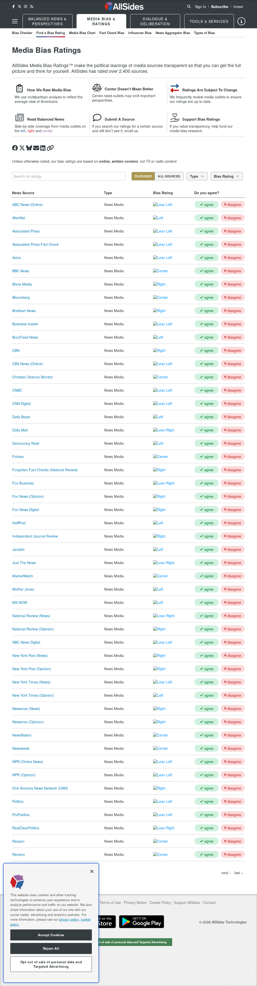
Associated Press (26, 230)
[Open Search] (189, 7)
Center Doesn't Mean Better (129, 89)
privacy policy (69, 919)
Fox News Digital (25, 509)
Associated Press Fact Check (35, 244)
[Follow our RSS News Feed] (32, 6)
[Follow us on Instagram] (26, 6)
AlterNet (18, 217)
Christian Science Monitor (32, 376)
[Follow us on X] (20, 6)
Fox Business (23, 482)
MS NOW (19, 602)
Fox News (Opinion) (28, 496)
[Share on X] (22, 148)
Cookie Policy (160, 902)
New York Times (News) (31, 681)
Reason (18, 841)
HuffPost (19, 522)
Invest (238, 6)
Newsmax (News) (26, 708)
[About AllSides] (241, 21)
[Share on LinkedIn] (42, 148)
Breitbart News (24, 310)
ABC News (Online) (27, 204)
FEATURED (143, 176)
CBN (16, 350)
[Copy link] (50, 148)
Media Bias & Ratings (101, 21)
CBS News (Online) (27, 363)
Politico (18, 801)
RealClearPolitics (25, 827)
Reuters (18, 854)
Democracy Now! (25, 443)
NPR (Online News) (27, 761)
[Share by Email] (36, 148)
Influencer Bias (140, 32)
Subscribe (219, 6)
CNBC (17, 390)
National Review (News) (31, 615)
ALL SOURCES (169, 176)
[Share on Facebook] (15, 148)
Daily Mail (20, 429)
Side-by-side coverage (32, 126)
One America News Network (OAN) (40, 788)
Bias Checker (22, 32)
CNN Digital (21, 403)
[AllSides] (124, 6)
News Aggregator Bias (173, 32)
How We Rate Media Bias (49, 90)
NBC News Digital (26, 642)
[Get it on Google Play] (141, 921)
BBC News (20, 270)
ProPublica (20, 814)
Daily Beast (21, 416)
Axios (16, 257)
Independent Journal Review (35, 536)
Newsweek (20, 748)
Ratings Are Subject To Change (209, 90)
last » (238, 872)
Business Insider (25, 323)
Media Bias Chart (82, 32)
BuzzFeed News (25, 337)
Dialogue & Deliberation (155, 21)
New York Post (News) (30, 655)
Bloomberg (21, 297)
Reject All (51, 948)
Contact (209, 902)
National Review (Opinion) (33, 628)
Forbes (18, 456)
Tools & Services (209, 21)
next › (225, 872)
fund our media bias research (201, 128)
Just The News (24, 562)
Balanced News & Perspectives (47, 21)
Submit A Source (120, 119)
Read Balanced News (45, 119)
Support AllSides (187, 902)
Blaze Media (22, 284)
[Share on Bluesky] (29, 148)
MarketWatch (22, 575)
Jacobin (18, 549)
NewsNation (21, 734)
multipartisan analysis (45, 96)
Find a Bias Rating (50, 32)
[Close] (91, 871)
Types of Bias (204, 32)
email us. (131, 130)
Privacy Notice (135, 902)
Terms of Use (110, 902)
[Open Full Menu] (15, 21)
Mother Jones (23, 589)
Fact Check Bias (111, 32)
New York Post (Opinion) (31, 668)
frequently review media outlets (200, 96)
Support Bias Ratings (201, 119)
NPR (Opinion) (23, 774)
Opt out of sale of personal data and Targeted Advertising (128, 942)
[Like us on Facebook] (14, 6)
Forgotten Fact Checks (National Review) (45, 469)
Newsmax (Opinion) (28, 721)
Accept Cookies (51, 934)
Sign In (200, 6)
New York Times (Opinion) (33, 695)
